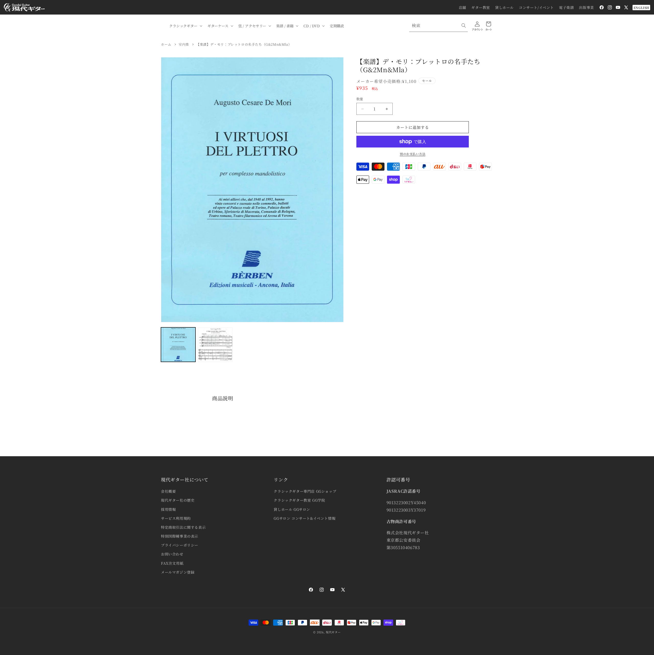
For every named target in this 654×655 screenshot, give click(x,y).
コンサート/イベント (536, 7)
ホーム (166, 44)
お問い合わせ (172, 554)
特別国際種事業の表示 (179, 536)
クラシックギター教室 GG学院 (299, 500)
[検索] (464, 25)
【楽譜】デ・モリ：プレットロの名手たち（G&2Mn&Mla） (243, 44)
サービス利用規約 (176, 518)
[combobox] (439, 25)
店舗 (462, 7)
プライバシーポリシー (179, 545)
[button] (185, 25)
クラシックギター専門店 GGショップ (305, 491)
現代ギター (333, 632)
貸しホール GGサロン (292, 509)
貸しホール (504, 7)
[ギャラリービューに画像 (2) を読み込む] (215, 344)
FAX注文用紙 (172, 563)
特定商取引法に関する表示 (183, 527)
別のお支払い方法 (412, 154)
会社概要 (168, 491)
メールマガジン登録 (177, 572)
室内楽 (184, 44)
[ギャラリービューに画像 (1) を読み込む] (178, 344)
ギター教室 (480, 7)
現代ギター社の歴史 (177, 500)
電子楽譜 (566, 7)
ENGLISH (641, 7)
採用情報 (168, 509)
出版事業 (586, 7)
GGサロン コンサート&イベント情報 (304, 518)
